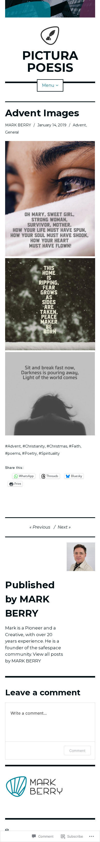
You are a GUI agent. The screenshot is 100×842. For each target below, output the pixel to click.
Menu (48, 85)
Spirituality (50, 453)
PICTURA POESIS (50, 61)
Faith (76, 446)
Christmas (58, 446)
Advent (79, 125)
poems (14, 453)
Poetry (31, 453)
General (12, 132)
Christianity (35, 446)
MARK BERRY (18, 125)
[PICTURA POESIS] (50, 8)
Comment (77, 750)
